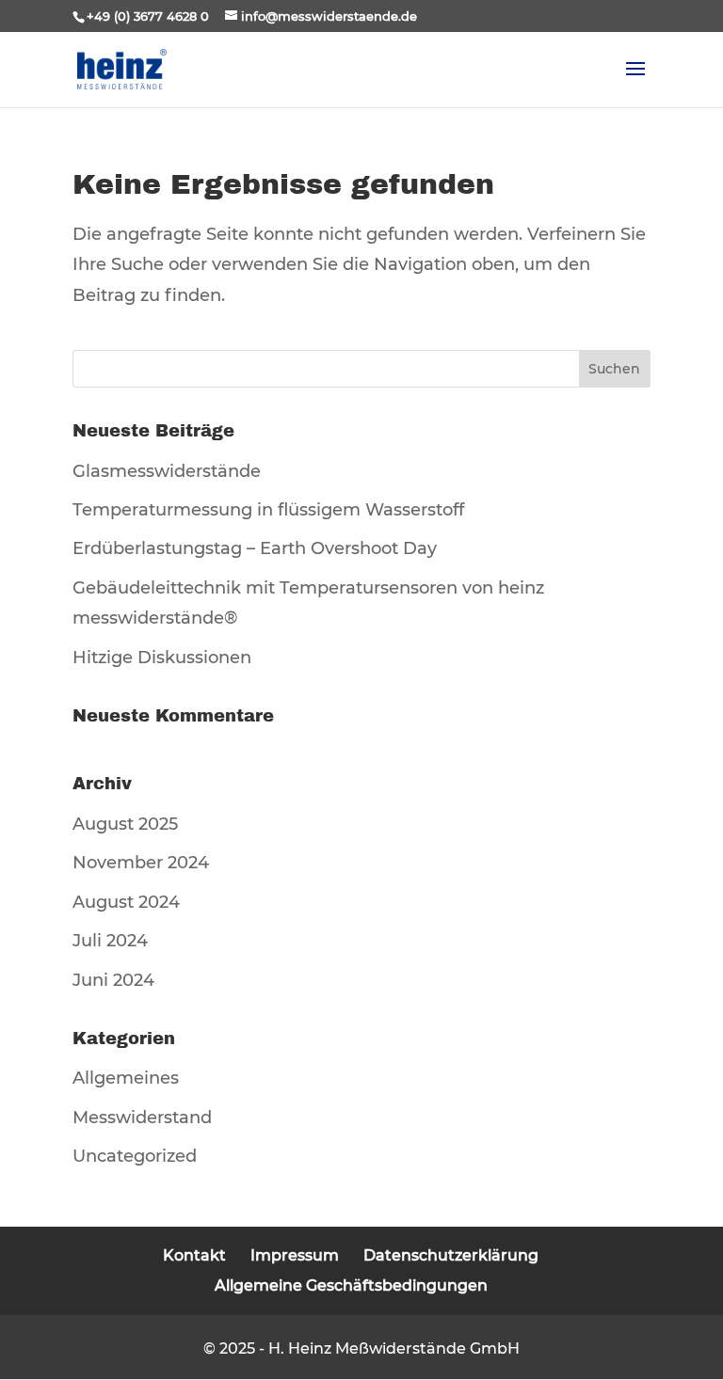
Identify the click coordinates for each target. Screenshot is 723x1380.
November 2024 (140, 862)
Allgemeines (125, 1078)
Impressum (294, 1255)
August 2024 (126, 902)
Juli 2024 (110, 940)
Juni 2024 (113, 980)
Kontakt (194, 1255)
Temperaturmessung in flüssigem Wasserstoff (268, 510)
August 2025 (125, 824)
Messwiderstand (142, 1117)
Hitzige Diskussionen (161, 657)
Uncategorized (134, 1156)
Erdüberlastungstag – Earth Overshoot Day (254, 548)
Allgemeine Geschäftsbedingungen (351, 1285)
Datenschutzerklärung (450, 1255)
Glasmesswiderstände (166, 471)
